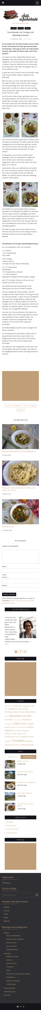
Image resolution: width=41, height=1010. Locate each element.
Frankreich (9, 967)
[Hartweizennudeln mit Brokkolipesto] (20, 436)
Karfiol (7, 716)
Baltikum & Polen (12, 956)
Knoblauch (26, 719)
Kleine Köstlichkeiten (13, 936)
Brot (12, 706)
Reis (19, 730)
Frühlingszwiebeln (12, 712)
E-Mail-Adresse (5, 576)
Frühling (6, 907)
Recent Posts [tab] (12, 757)
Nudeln (30, 727)
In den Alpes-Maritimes (24, 793)
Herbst (14, 28)
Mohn (24, 727)
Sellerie (17, 737)
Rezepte (6, 933)
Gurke (22, 712)
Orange (32, 406)
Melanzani (14, 727)
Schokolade (9, 736)
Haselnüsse (30, 712)
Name (4, 566)
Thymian (8, 741)
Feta (20, 709)
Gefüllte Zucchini (22, 761)
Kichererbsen (17, 720)
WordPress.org (11, 833)
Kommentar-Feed (12, 829)
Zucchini (16, 745)
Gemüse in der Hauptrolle (15, 939)
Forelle (25, 709)
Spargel (23, 736)
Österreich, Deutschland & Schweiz (18, 974)
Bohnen (7, 706)
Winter (28, 28)
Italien (8, 970)
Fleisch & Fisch (11, 943)
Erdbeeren (13, 708)
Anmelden (9, 822)
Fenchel (8, 406)
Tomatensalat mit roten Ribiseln (25, 805)
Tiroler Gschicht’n (9, 988)
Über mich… (8, 995)
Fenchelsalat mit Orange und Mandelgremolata (20, 33)
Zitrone (8, 744)
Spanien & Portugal (12, 981)
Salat (24, 734)
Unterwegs (7, 953)
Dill (33, 706)
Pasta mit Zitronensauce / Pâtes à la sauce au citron (18, 488)
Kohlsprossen (9, 724)
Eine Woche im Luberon (25, 772)
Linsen (30, 723)
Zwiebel (23, 745)
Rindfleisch (8, 734)
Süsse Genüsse (11, 946)
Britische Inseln (11, 963)
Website (4, 585)
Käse (17, 723)
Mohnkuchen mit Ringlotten (26, 782)
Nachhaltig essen (9, 992)
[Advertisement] (20, 386)
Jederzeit (7, 921)
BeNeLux (9, 960)
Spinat (31, 736)
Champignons (26, 706)
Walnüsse (29, 741)
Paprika (9, 730)
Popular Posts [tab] (28, 757)
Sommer (7, 911)
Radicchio (20, 410)
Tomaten (17, 740)
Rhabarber (25, 731)
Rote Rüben (17, 733)
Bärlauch (17, 706)
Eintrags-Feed (11, 826)
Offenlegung (6, 883)
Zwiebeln (30, 745)
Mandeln (17, 406)
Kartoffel (26, 715)
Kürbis (23, 723)
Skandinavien (10, 977)
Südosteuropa (11, 984)
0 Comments (27, 39)
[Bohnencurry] (20, 512)
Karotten (15, 716)
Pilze (15, 730)
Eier (6, 709)
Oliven (25, 406)
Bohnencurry (8, 526)
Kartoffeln (9, 719)
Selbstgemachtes (12, 949)
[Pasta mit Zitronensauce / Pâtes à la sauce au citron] (20, 473)
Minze (20, 727)
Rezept (21, 28)
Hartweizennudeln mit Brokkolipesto (19, 451)
